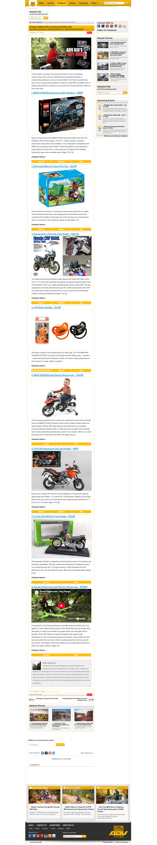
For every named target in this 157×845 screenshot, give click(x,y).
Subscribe (60, 745)
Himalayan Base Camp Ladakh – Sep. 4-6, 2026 (115, 105)
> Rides (68, 828)
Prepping (83, 3)
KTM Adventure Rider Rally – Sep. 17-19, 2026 (115, 115)
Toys (58, 691)
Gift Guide (48, 691)
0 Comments (35, 691)
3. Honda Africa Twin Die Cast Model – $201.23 (55, 234)
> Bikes (30, 828)
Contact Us (42, 825)
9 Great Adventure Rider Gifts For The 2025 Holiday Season (39, 724)
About (31, 825)
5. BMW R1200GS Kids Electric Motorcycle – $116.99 (57, 375)
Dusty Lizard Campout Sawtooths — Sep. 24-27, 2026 (114, 127)
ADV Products (37, 22)
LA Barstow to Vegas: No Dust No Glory (47, 698)
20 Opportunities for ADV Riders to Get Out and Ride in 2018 (74, 699)
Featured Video (39, 787)
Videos (72, 3)
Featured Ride (72, 787)
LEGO (55, 691)
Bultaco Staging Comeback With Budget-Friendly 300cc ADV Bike (117, 75)
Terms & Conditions (121, 842)
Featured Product (107, 787)
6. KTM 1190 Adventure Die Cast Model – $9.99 (55, 448)
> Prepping (60, 828)
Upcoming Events (106, 100)
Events (51, 3)
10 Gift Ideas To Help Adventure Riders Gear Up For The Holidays (60, 725)
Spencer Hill (52, 663)
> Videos (52, 828)
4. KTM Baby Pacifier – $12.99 (46, 307)
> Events (37, 828)
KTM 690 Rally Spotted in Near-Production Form (118, 43)
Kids (52, 691)
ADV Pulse (118, 832)
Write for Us (68, 825)
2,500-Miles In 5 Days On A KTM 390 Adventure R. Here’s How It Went (118, 53)
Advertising (55, 825)
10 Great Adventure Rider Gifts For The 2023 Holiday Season (83, 724)
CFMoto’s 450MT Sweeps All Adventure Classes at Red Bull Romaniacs (118, 64)
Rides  (94, 3)
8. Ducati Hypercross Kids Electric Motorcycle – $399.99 (59, 587)
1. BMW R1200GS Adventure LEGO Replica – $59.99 (57, 92)
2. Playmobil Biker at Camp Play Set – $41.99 (54, 166)
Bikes (41, 3)
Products (61, 3)
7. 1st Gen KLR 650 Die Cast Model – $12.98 (53, 516)
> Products (45, 828)
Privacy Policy (108, 842)
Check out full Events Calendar (115, 136)
